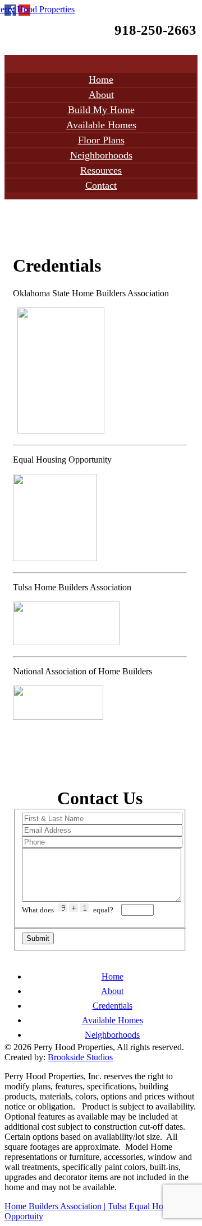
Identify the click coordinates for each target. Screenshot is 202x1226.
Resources (101, 170)
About (101, 94)
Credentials (112, 1005)
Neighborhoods (101, 155)
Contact (101, 185)
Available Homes (101, 124)
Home (101, 79)
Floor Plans (101, 140)
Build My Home (101, 109)
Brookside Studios (80, 1057)
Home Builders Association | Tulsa (65, 1206)
